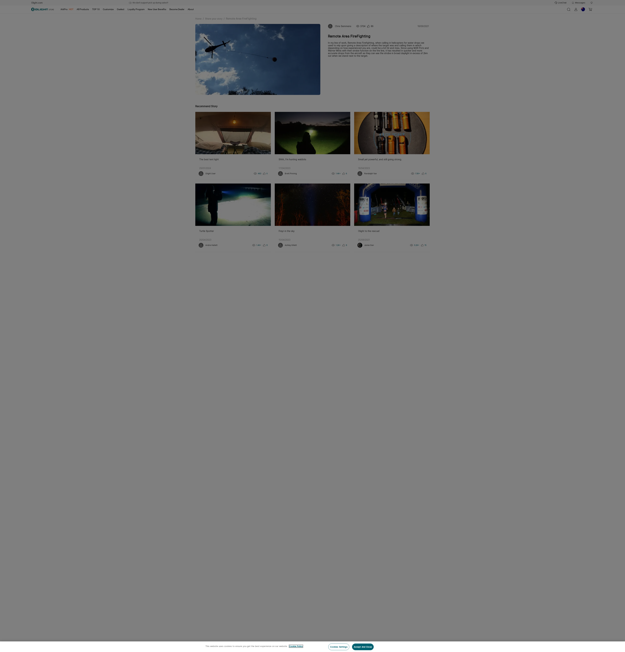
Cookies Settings (338, 647)
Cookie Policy (296, 646)
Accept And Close (363, 647)
